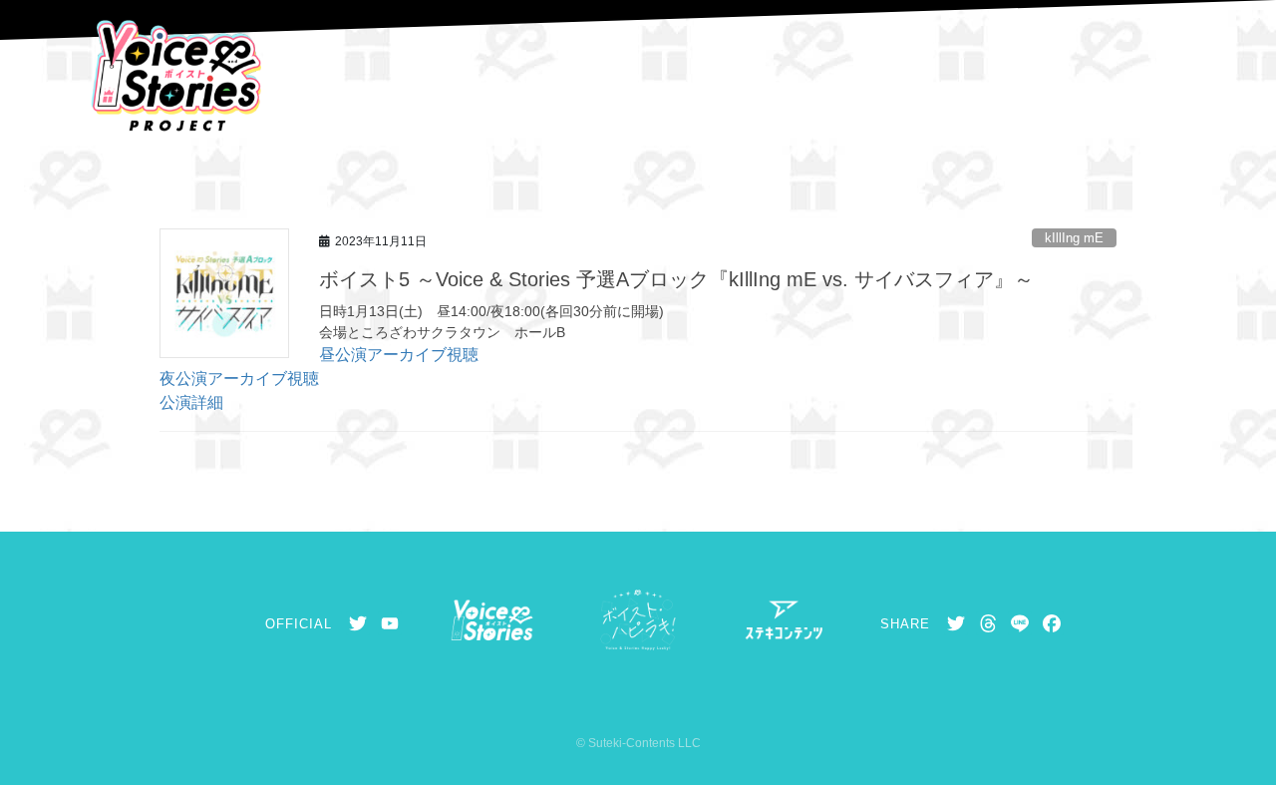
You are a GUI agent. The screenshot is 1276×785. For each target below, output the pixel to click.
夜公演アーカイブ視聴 (239, 378)
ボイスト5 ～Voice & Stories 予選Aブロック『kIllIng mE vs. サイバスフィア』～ (676, 279)
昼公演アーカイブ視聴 (398, 354)
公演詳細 (191, 402)
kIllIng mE (1074, 237)
